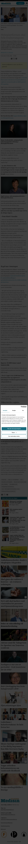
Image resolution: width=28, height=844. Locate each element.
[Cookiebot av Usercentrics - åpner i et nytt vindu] (21, 407)
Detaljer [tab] (14, 410)
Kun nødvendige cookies (14, 436)
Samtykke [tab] (5, 410)
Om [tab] (23, 410)
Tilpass (13, 432)
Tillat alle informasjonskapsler (14, 428)
